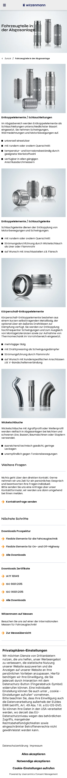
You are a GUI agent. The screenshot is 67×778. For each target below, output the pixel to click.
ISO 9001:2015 (14, 584)
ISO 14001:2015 (14, 592)
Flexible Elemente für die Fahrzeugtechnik (32, 538)
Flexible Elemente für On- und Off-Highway (32, 546)
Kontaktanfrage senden (21, 502)
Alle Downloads (16, 555)
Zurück (8, 58)
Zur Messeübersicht (18, 633)
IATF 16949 (12, 576)
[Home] (34, 5)
